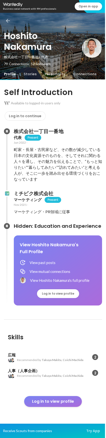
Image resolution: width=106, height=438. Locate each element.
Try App (93, 430)
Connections (85, 74)
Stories (30, 74)
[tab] (10, 74)
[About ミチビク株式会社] (7, 193)
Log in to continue (25, 116)
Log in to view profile (58, 293)
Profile (10, 74)
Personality (55, 74)
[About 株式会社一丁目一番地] (7, 131)
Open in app (88, 6)
